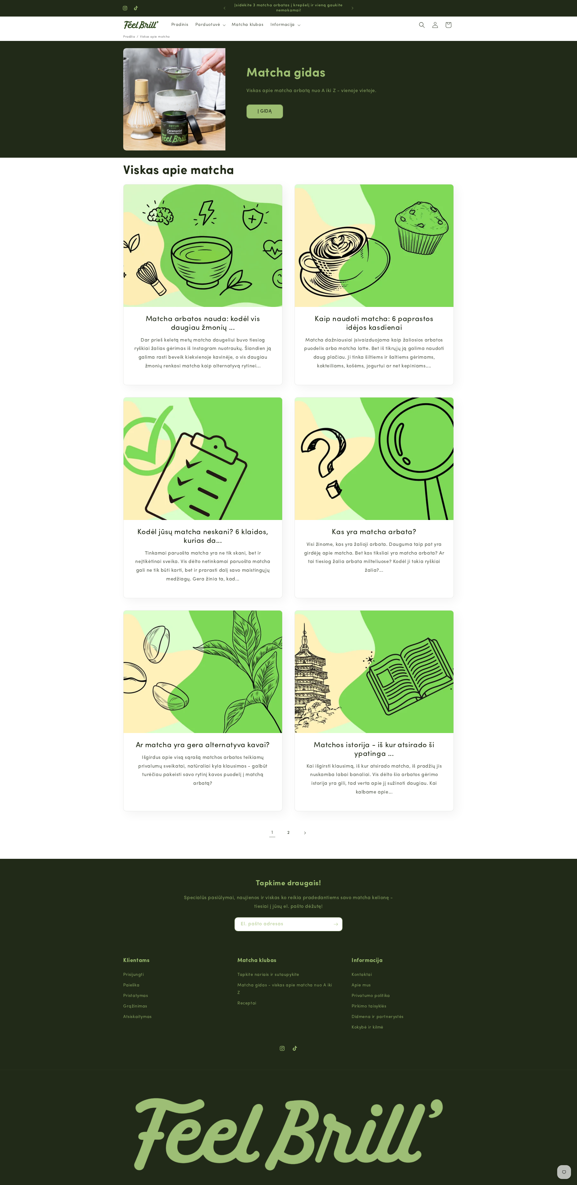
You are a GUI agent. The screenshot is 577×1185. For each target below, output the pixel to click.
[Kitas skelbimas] (352, 8)
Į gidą (265, 111)
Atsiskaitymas (137, 1017)
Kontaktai (362, 975)
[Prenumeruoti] (335, 924)
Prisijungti (133, 975)
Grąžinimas (135, 1006)
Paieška (131, 985)
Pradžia (129, 37)
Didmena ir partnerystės (378, 1017)
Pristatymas (135, 996)
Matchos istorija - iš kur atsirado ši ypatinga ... (374, 750)
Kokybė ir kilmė (367, 1027)
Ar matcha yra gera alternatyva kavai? (203, 745)
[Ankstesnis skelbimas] (224, 8)
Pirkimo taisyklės (369, 1006)
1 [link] (272, 832)
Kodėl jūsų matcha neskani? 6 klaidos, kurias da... (202, 537)
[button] (210, 25)
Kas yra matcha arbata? (374, 532)
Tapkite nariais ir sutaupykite (268, 975)
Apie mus (361, 985)
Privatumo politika (371, 996)
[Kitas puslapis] (304, 833)
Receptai (246, 1003)
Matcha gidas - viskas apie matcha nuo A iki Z (284, 989)
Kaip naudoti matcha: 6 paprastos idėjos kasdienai (374, 324)
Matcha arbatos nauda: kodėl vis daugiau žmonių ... (203, 324)
